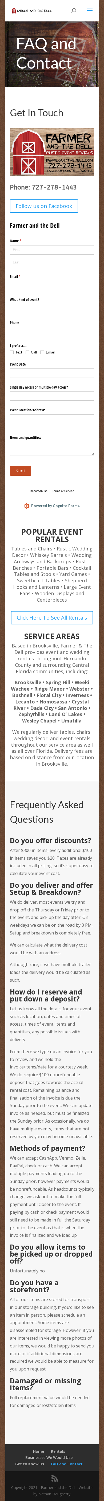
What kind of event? (24, 299)
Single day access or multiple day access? (39, 387)
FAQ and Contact (67, 1463)
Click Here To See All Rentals (52, 617)
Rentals (58, 1451)
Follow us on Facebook (44, 206)
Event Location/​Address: (27, 409)
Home (38, 1451)
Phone (14, 322)
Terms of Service (63, 491)
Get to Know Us (29, 1463)
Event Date (18, 364)
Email (21, 276)
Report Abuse (38, 491)
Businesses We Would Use (49, 1457)
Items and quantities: (25, 437)
